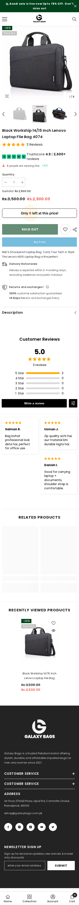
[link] (20, 578)
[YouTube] (42, 827)
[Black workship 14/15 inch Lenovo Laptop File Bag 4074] (39, 642)
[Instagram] (19, 827)
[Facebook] (8, 827)
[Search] (74, 19)
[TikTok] (31, 827)
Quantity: (8, 174)
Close (75, 6)
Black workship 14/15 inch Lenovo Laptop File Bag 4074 (40, 676)
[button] (3, 114)
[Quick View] (53, 630)
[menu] (4, 19)
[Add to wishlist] (65, 229)
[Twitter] (53, 827)
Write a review (34, 403)
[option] (39, 6)
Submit (61, 865)
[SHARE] (74, 230)
